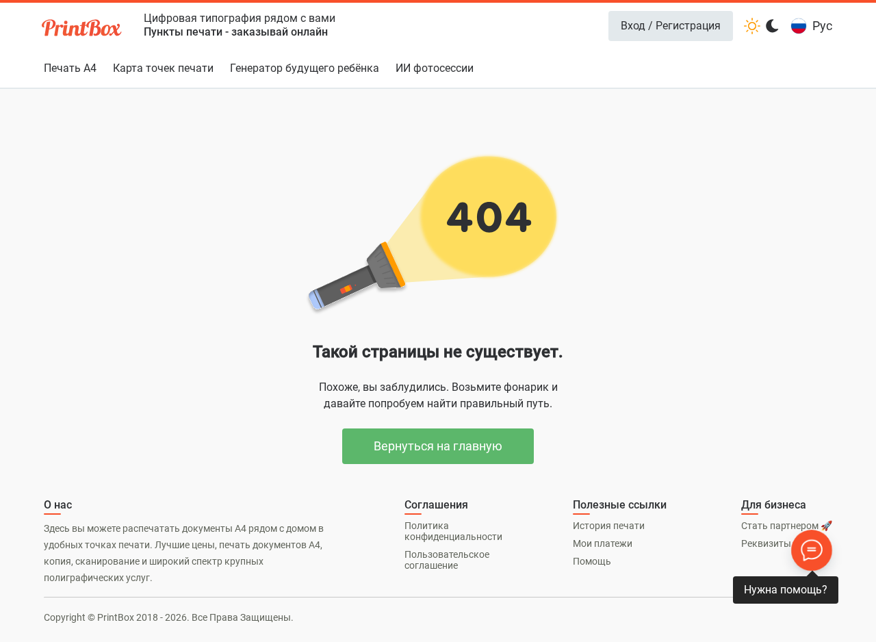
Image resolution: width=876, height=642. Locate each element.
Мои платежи (602, 543)
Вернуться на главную (438, 446)
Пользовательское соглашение (446, 560)
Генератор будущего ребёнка (304, 68)
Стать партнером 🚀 (786, 525)
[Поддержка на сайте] (811, 550)
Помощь (592, 561)
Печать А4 (70, 68)
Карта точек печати (163, 68)
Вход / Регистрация (671, 25)
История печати (609, 525)
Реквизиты (766, 543)
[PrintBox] (82, 30)
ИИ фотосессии (435, 68)
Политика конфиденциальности (453, 531)
